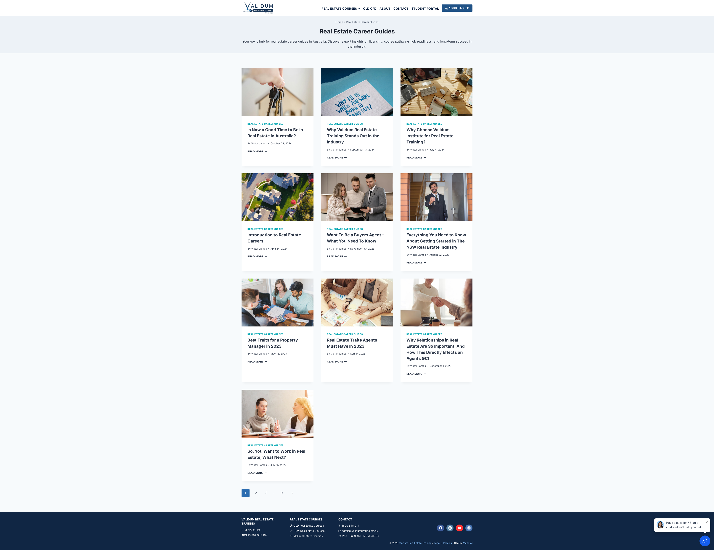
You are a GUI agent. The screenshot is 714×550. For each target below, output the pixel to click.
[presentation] (277, 92)
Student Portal (425, 8)
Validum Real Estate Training (415, 542)
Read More (257, 151)
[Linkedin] (468, 528)
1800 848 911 (350, 525)
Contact (401, 8)
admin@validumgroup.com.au (360, 530)
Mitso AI (467, 542)
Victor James (259, 143)
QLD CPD (370, 8)
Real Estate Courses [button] (339, 8)
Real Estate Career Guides (265, 123)
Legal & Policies (443, 542)
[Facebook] (440, 528)
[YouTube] (459, 528)
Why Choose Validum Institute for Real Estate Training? (430, 135)
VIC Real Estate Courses (308, 536)
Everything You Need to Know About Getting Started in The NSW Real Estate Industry (436, 241)
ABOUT (384, 8)
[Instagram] (450, 528)
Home (339, 22)
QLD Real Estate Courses (308, 525)
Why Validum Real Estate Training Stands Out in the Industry (353, 135)
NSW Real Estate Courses (308, 530)
